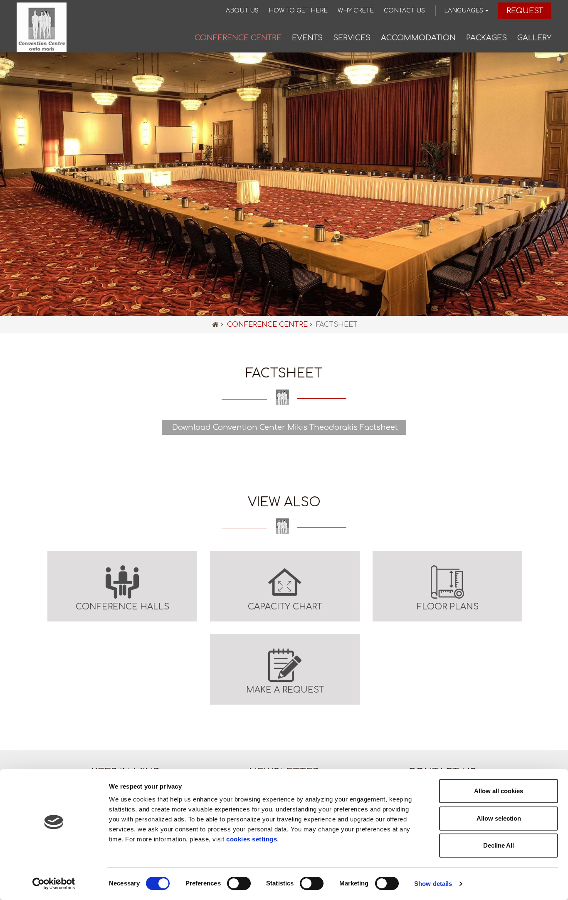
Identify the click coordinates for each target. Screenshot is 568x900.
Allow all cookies (498, 790)
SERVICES (351, 38)
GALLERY (534, 38)
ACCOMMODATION (418, 38)
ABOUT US (242, 10)
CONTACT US (404, 10)
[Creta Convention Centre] (42, 27)
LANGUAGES (463, 10)
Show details (433, 883)
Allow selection (499, 818)
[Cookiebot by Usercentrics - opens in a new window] (53, 884)
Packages (486, 38)
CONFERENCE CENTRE (238, 38)
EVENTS (307, 38)
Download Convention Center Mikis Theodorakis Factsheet (284, 427)
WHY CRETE (356, 10)
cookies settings (251, 839)
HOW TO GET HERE (298, 10)
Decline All (498, 845)
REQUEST (524, 11)
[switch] (239, 883)
